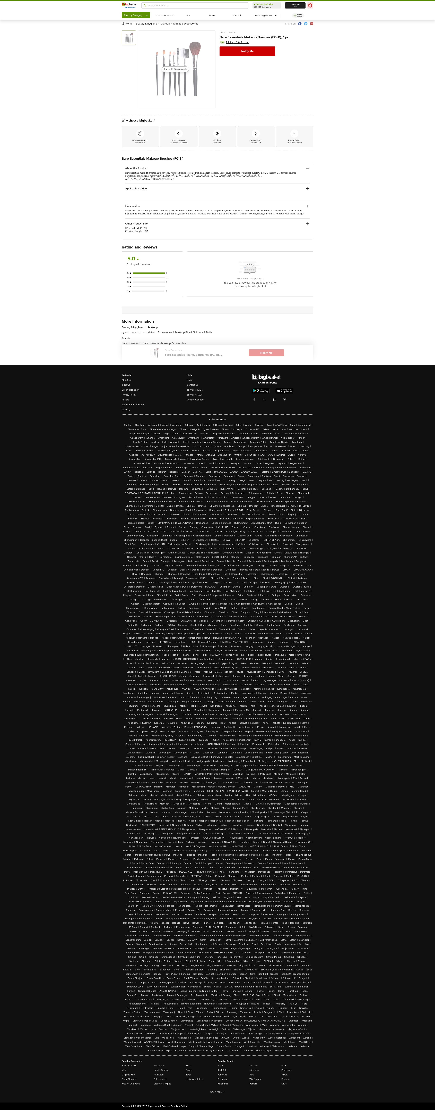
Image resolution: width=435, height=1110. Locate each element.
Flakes (189, 1070)
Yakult (284, 1074)
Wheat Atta (159, 1065)
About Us (127, 380)
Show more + (217, 1091)
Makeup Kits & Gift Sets (190, 332)
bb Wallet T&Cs (195, 394)
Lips (143, 332)
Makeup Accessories (160, 332)
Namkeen (159, 1074)
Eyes (125, 332)
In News (126, 384)
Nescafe (253, 1065)
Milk (124, 1070)
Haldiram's (223, 1083)
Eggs (188, 1074)
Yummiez (222, 1074)
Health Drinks (161, 1070)
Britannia (222, 1079)
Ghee (188, 1065)
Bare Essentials (228, 32)
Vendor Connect (195, 399)
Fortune (285, 1079)
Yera (251, 1074)
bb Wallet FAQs (195, 389)
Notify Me (247, 51)
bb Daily (126, 409)
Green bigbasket (130, 389)
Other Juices (160, 1079)
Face (134, 332)
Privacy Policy (129, 394)
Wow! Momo (255, 1079)
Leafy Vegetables (195, 1079)
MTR (283, 1065)
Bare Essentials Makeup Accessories (164, 343)
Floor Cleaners (129, 1079)
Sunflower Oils (129, 1065)
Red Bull (222, 1070)
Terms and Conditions (133, 404)
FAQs (190, 380)
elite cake (254, 1070)
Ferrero (253, 1083)
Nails (209, 332)
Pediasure (286, 1070)
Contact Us (192, 384)
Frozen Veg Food (131, 1083)
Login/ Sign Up (295, 5)
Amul (220, 1065)
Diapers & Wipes (162, 1083)
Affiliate (125, 399)
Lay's (284, 1083)
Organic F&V (128, 1074)
